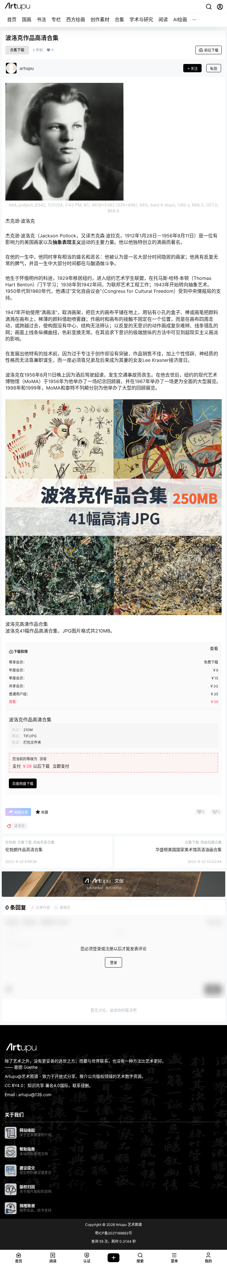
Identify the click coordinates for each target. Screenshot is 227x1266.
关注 (194, 68)
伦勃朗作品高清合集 (24, 849)
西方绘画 (75, 19)
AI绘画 (180, 19)
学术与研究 (141, 19)
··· (194, 19)
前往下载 (211, 50)
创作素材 (99, 19)
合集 (119, 19)
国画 (26, 19)
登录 (113, 962)
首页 (12, 19)
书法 (41, 19)
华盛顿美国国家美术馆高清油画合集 (188, 849)
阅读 (163, 19)
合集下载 (17, 50)
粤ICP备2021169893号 (113, 1233)
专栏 (56, 19)
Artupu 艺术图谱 (128, 1224)
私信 (213, 68)
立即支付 (61, 766)
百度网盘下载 (22, 783)
